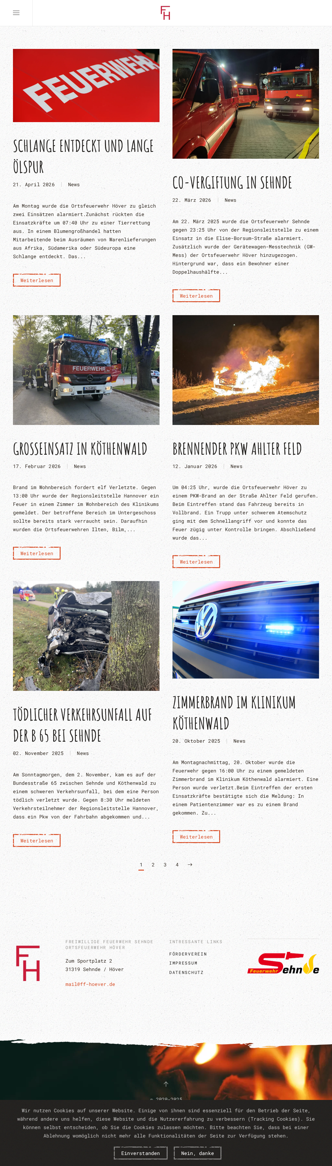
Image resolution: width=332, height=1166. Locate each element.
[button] (16, 13)
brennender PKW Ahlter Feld (237, 448)
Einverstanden (140, 1153)
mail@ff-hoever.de (90, 984)
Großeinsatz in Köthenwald (80, 448)
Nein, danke (197, 1153)
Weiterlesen (36, 280)
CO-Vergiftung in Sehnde (232, 182)
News (74, 184)
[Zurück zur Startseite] (166, 13)
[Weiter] (190, 865)
